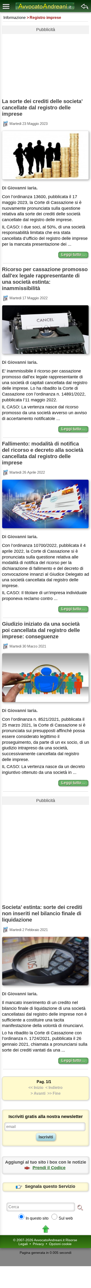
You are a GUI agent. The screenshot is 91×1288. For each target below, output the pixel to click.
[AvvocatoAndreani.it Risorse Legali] (46, 10)
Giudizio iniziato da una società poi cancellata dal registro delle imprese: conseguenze (41, 630)
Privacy (38, 1244)
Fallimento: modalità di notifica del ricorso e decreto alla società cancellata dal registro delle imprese (42, 453)
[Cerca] (80, 1207)
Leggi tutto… (73, 254)
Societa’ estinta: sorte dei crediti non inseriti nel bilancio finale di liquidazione (42, 913)
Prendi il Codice (49, 1167)
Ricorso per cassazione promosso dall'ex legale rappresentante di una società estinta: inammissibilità (45, 278)
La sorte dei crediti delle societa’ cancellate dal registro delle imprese (42, 107)
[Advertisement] (45, 64)
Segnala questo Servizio (50, 1186)
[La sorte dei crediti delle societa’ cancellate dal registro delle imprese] (45, 180)
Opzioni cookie (60, 1244)
